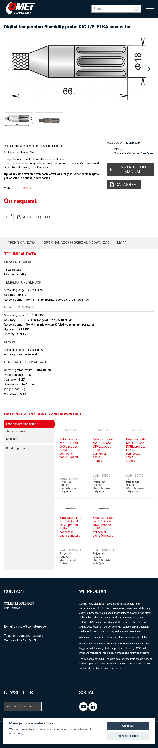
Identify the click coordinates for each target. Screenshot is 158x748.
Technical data (21, 242)
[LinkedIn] (92, 710)
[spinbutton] (7, 217)
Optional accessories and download (76, 242)
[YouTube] (83, 710)
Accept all (128, 725)
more (121, 243)
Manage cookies (128, 735)
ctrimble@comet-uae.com (31, 626)
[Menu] (150, 8)
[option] (79, 69)
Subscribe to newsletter (23, 706)
